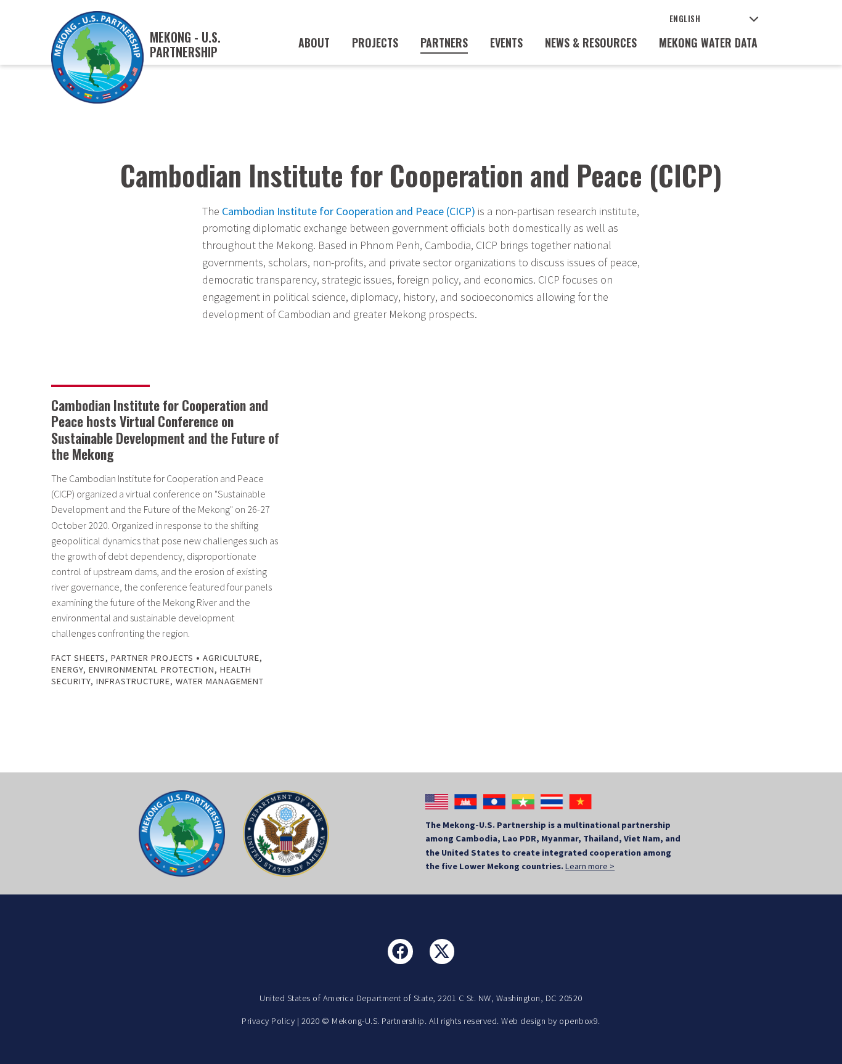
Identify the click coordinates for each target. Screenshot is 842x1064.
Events (506, 43)
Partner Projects (152, 657)
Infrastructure (133, 681)
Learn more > (590, 866)
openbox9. (579, 1020)
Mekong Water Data (708, 43)
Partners (444, 43)
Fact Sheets (78, 657)
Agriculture (231, 657)
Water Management (220, 681)
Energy (67, 669)
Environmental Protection (152, 669)
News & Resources (591, 43)
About (314, 43)
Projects (375, 43)
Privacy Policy (268, 1020)
